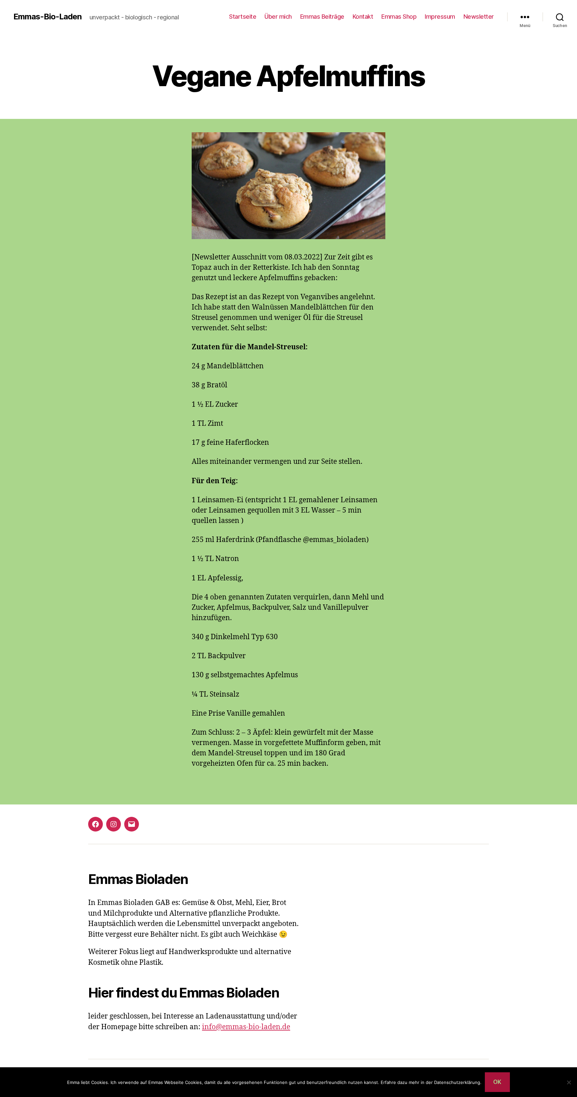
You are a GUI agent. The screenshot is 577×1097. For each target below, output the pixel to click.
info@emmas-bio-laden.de (246, 1027)
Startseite (242, 16)
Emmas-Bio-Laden (47, 17)
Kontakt (363, 16)
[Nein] (568, 1082)
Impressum (440, 16)
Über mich (278, 16)
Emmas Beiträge (322, 16)
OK (497, 1082)
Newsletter (478, 16)
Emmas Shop (398, 16)
